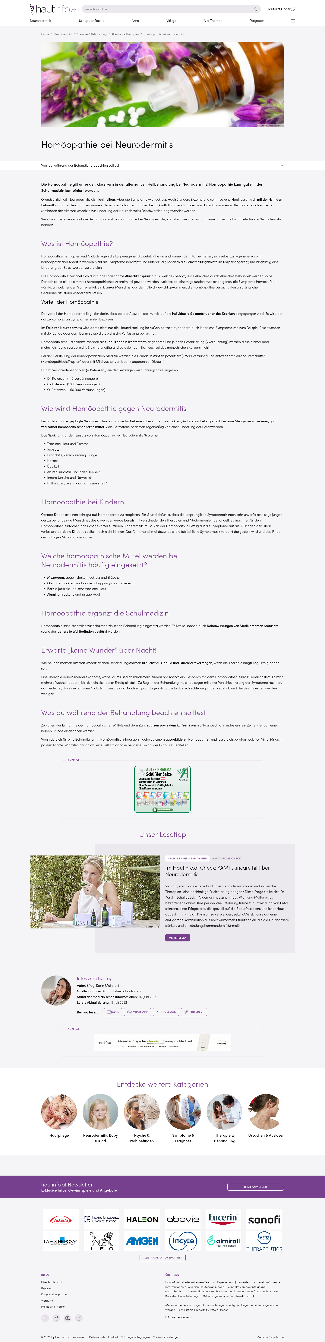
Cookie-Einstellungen (166, 1337)
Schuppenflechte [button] (91, 20)
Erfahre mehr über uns (179, 1317)
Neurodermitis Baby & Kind (187, 858)
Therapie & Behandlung (91, 34)
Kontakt (113, 1337)
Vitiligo (171, 20)
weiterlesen (178, 937)
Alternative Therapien (125, 34)
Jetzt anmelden (255, 1187)
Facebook (168, 1011)
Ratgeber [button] (257, 20)
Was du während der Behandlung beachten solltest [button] (80, 165)
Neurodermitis (63, 34)
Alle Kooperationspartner (162, 1257)
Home (45, 34)
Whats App (140, 1011)
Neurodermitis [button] (41, 20)
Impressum (79, 1337)
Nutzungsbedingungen (135, 1337)
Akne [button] (135, 20)
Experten (46, 1288)
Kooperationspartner (54, 1294)
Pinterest (196, 1011)
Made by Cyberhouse (270, 1337)
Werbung (47, 1300)
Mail (115, 1011)
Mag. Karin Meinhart (103, 985)
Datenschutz (97, 1337)
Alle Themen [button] (213, 20)
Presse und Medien (53, 1306)
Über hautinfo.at (51, 1282)
